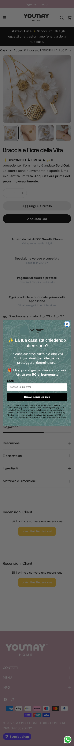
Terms (63, 417)
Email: (10, 380)
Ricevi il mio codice (37, 397)
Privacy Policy (52, 417)
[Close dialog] (67, 324)
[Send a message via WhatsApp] (67, 739)
